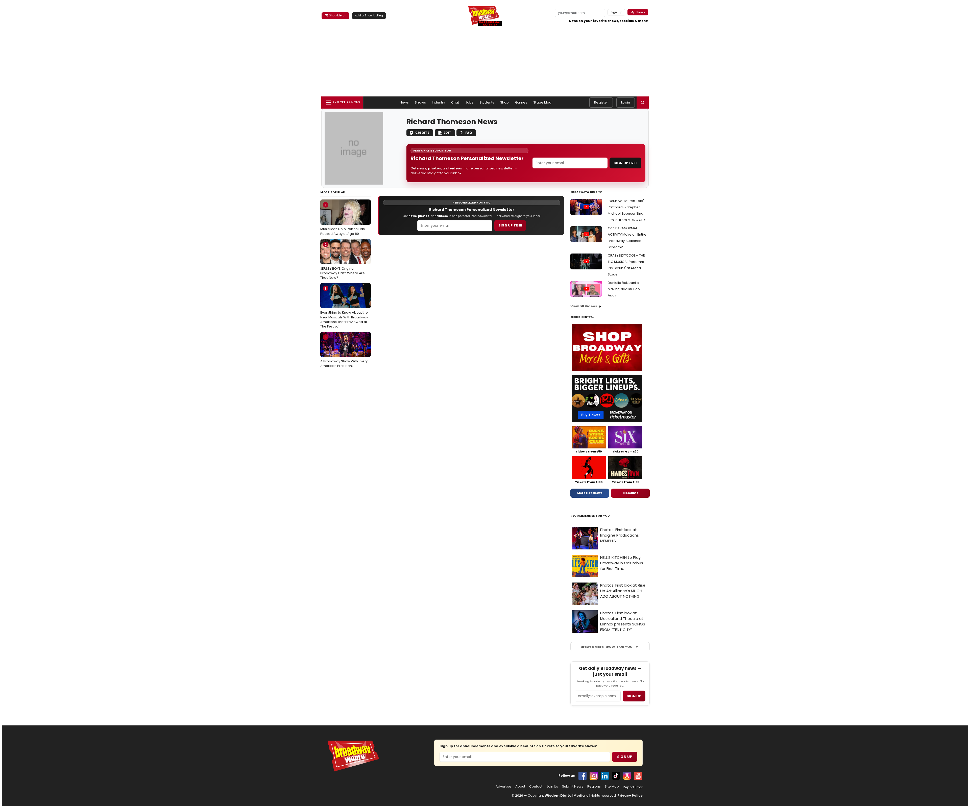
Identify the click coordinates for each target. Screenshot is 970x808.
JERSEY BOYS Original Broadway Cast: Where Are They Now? (342, 261)
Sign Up (624, 756)
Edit (447, 133)
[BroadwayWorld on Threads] (627, 775)
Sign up (634, 696)
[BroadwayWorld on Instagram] (593, 775)
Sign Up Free (625, 163)
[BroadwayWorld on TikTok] (615, 775)
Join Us (552, 786)
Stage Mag (542, 102)
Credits (422, 133)
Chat (455, 102)
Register (601, 102)
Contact (535, 786)
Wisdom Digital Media (565, 795)
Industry (438, 102)
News (404, 102)
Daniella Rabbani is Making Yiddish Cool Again (624, 289)
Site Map (612, 786)
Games (521, 102)
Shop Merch (337, 15)
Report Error (633, 787)
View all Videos (583, 306)
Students (486, 102)
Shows (420, 102)
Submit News (572, 786)
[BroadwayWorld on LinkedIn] (604, 775)
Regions (594, 786)
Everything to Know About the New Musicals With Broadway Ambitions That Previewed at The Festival (344, 307)
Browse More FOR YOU (607, 646)
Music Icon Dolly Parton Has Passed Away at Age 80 (342, 219)
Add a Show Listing (369, 15)
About (520, 786)
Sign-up (616, 12)
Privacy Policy (630, 795)
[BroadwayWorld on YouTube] (638, 775)
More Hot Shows (589, 493)
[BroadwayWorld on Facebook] (582, 775)
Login (625, 102)
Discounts (630, 493)
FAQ (468, 133)
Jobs (469, 102)
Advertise (503, 786)
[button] (643, 102)
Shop (504, 102)
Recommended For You (590, 516)
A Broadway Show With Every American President (344, 351)
